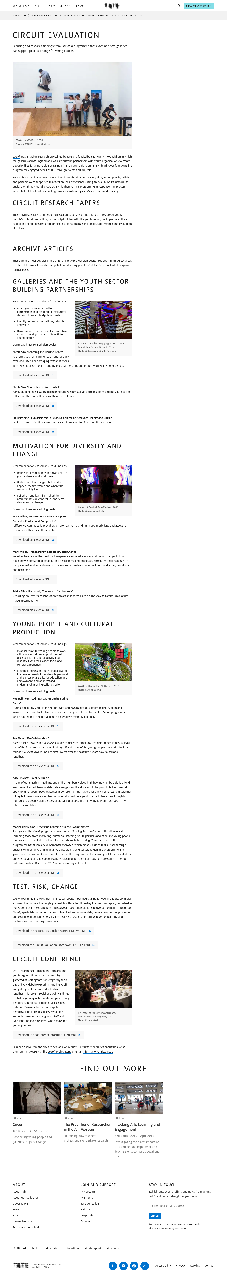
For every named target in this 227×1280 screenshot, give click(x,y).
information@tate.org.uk (98, 1051)
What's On (21, 5)
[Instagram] (134, 1266)
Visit (38, 5)
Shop (80, 5)
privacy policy (194, 1224)
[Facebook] (113, 1266)
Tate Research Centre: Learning (86, 15)
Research (19, 15)
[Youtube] (123, 1266)
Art (49, 5)
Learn (64, 5)
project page (59, 1051)
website (107, 265)
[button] (178, 5)
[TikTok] (144, 1266)
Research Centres (45, 15)
